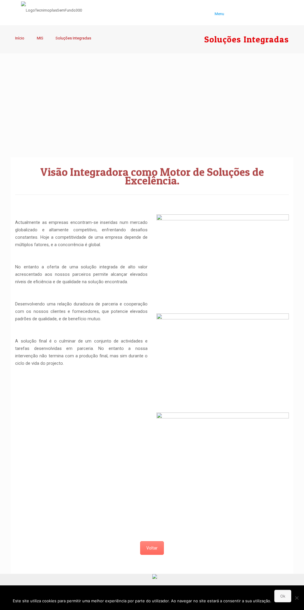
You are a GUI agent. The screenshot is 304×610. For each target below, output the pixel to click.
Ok (282, 596)
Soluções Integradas (73, 38)
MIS (40, 38)
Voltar (152, 548)
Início (19, 38)
